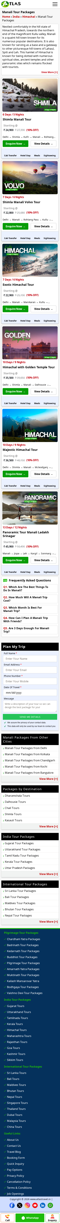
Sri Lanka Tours (16, 1073)
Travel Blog (14, 1152)
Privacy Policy (15, 1176)
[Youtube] (35, 1205)
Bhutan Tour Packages (19, 909)
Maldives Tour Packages (20, 903)
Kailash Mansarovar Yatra (23, 981)
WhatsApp (32, 1217)
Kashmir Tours (16, 1054)
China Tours (14, 1127)
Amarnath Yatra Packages (23, 969)
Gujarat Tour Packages (19, 843)
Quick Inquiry (15, 1164)
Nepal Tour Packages (18, 915)
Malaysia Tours (16, 1121)
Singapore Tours (17, 1103)
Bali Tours (13, 1079)
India (16, 16)
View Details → (43, 143)
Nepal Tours (14, 1097)
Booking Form (16, 1158)
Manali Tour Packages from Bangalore (29, 773)
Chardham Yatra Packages (23, 939)
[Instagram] (27, 1205)
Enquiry (52, 1220)
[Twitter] (19, 1205)
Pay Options (14, 1170)
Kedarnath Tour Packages (23, 951)
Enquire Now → (15, 143)
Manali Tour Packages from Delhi (26, 748)
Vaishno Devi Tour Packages (24, 993)
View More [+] (49, 72)
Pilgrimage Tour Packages (23, 963)
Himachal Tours (17, 1030)
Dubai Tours (14, 1115)
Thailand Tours (16, 1109)
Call (7, 1220)
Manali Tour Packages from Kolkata (27, 754)
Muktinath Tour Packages (23, 975)
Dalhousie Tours (15, 802)
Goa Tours (13, 1048)
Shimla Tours (13, 814)
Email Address (13, 664)
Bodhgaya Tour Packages (23, 987)
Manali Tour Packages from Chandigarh (30, 760)
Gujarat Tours (15, 1006)
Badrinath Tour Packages (23, 945)
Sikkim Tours (15, 1060)
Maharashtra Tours (19, 1036)
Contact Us (14, 1146)
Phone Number (13, 675)
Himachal (28, 16)
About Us (13, 1140)
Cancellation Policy (18, 1182)
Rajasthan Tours (17, 1042)
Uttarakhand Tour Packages (22, 849)
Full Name (10, 653)
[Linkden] (42, 1205)
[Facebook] (12, 1205)
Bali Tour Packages (17, 897)
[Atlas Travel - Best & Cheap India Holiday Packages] (11, 4)
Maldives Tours (16, 1085)
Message (9, 698)
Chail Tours (12, 808)
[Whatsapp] (50, 1205)
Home (6, 16)
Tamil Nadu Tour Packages (22, 855)
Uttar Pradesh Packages (20, 868)
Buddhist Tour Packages (22, 957)
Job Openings (15, 1194)
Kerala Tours (15, 1024)
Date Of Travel (13, 687)
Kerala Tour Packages (18, 862)
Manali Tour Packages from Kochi (26, 766)
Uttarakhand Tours (19, 1012)
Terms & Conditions (19, 1188)
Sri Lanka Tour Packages (20, 891)
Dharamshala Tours (17, 795)
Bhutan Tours (15, 1091)
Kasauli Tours (13, 820)
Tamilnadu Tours (17, 1018)
